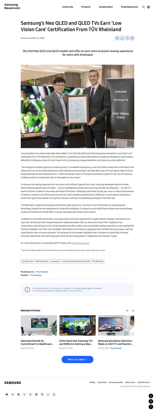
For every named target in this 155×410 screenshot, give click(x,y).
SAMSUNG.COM (143, 382)
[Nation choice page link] (148, 7)
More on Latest (76, 359)
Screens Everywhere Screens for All (76, 261)
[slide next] (133, 310)
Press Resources (129, 7)
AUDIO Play (117, 38)
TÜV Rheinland (97, 261)
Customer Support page (82, 288)
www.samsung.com (80, 243)
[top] (151, 407)
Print (132, 38)
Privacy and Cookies (116, 382)
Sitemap (92, 382)
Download (122, 38)
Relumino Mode (42, 261)
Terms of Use (102, 382)
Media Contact (61, 291)
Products (85, 7)
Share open (127, 38)
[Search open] (143, 7)
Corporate (67, 7)
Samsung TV (55, 261)
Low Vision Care (27, 261)
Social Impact (106, 7)
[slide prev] (127, 310)
